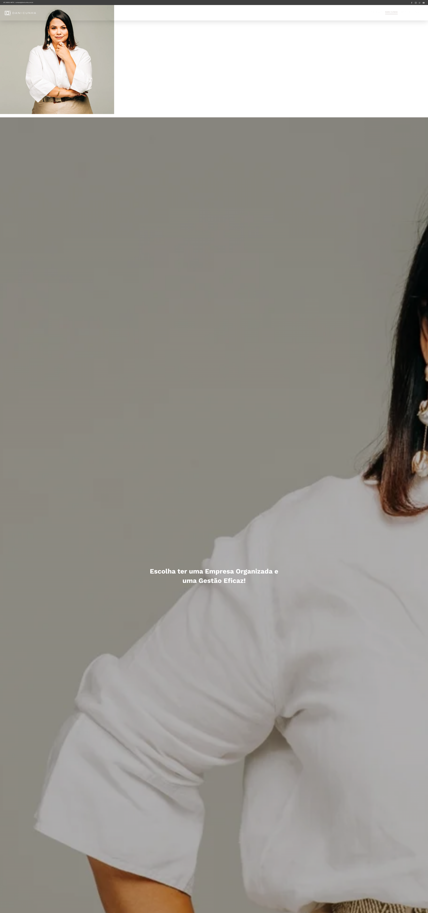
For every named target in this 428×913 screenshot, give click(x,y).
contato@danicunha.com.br (24, 2)
